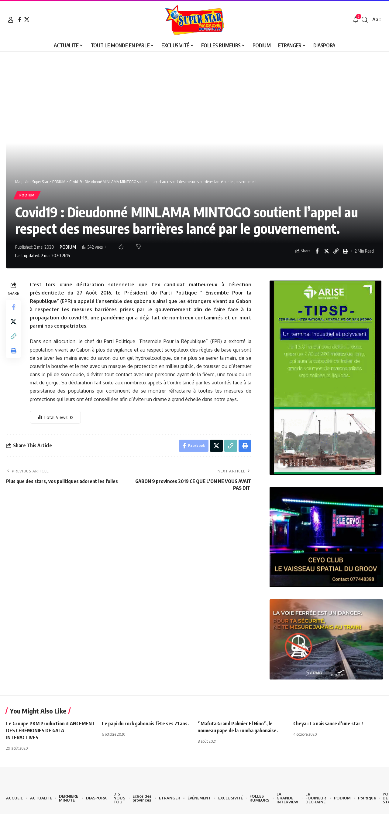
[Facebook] (20, 19)
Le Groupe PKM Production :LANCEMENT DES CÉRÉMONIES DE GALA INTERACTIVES (50, 730)
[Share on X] (326, 251)
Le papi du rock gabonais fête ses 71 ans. (145, 723)
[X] (27, 19)
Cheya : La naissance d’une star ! (328, 723)
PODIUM (27, 195)
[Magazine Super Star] (194, 20)
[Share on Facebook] (317, 251)
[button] (11, 20)
